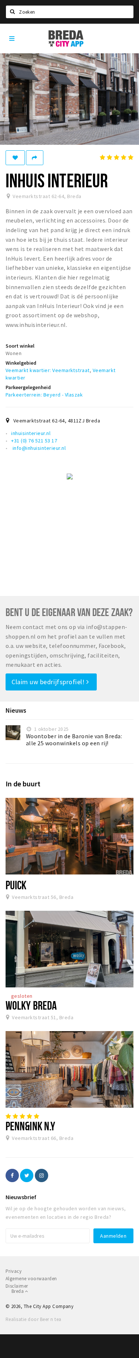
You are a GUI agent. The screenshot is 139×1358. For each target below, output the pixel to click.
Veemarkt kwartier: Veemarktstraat (48, 370)
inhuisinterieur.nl (30, 433)
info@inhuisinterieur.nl (38, 448)
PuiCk (16, 885)
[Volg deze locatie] (15, 157)
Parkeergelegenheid (28, 387)
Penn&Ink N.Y (30, 1126)
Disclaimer (17, 1286)
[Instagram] (41, 1175)
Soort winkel (20, 345)
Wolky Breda (31, 1005)
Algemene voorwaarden (31, 1278)
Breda (18, 1291)
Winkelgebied (21, 362)
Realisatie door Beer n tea (33, 1319)
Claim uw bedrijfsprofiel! (48, 682)
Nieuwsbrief (21, 1197)
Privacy (13, 1271)
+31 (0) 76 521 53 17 (34, 440)
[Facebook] (12, 1175)
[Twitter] (26, 1175)
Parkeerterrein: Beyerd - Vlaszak (44, 394)
